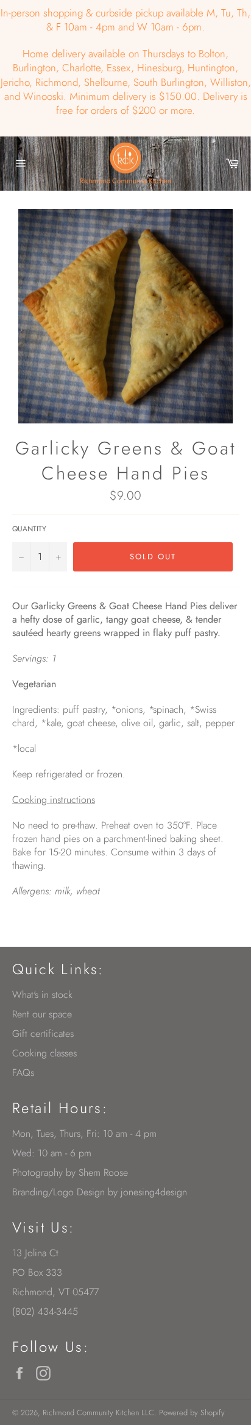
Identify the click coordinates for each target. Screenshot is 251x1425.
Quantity (29, 529)
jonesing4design (154, 1192)
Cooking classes (44, 1053)
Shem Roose (103, 1172)
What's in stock (42, 995)
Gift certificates (43, 1034)
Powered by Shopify (192, 1412)
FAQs (23, 1073)
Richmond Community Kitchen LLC (98, 1412)
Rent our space (42, 1014)
